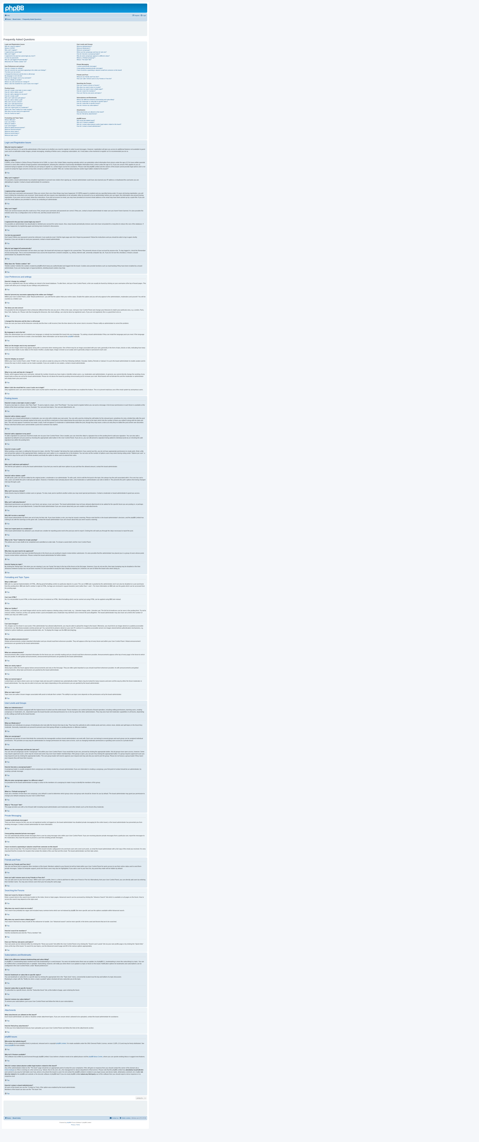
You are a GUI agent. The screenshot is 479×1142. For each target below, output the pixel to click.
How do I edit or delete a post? (14, 92)
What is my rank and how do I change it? (17, 81)
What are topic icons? (11, 135)
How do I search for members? (86, 91)
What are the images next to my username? (18, 78)
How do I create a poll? (12, 96)
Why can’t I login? (10, 54)
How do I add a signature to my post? (16, 94)
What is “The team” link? (84, 59)
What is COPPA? (10, 48)
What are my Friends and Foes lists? (88, 76)
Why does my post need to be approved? (17, 111)
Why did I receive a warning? (13, 105)
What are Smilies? (10, 123)
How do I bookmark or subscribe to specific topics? (92, 101)
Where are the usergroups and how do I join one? (92, 52)
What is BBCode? (10, 120)
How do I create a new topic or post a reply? (18, 90)
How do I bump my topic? (12, 113)
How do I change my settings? (14, 68)
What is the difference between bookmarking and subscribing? (95, 99)
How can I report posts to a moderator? (17, 107)
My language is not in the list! (13, 76)
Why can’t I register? (11, 50)
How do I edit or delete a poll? (13, 100)
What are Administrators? (84, 46)
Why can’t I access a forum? (13, 101)
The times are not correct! (12, 72)
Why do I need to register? (13, 46)
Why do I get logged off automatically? (16, 59)
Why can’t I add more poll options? (15, 98)
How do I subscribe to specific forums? (88, 103)
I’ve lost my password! (11, 58)
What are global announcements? (15, 127)
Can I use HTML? (10, 122)
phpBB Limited (61, 1043)
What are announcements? (13, 129)
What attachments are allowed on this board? (90, 112)
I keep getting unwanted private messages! (90, 68)
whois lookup (9, 1070)
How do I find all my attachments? (87, 114)
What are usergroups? (83, 50)
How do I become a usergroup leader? (88, 54)
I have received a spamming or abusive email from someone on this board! (99, 70)
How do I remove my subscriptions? (88, 105)
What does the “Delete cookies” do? (15, 61)
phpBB (70, 336)
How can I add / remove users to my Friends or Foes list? (94, 78)
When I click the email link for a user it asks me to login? (21, 83)
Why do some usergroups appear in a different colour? (93, 56)
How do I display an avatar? (13, 79)
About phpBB (9, 1045)
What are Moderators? (83, 48)
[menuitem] (7, 15)
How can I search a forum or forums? (88, 85)
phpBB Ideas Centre (96, 1057)
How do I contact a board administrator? (89, 126)
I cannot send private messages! (87, 66)
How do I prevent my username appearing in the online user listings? (25, 70)
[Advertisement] (75, 27)
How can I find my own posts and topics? (89, 93)
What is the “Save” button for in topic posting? (18, 109)
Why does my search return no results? (89, 87)
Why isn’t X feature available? (85, 122)
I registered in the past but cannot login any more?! (20, 56)
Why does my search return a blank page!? (90, 89)
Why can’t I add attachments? (14, 103)
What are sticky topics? (12, 131)
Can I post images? (10, 125)
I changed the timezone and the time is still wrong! (20, 74)
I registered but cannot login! (13, 52)
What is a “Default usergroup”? (86, 58)
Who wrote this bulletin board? (86, 120)
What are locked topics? (12, 133)
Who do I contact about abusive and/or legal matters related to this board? (99, 124)
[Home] (15, 8)
